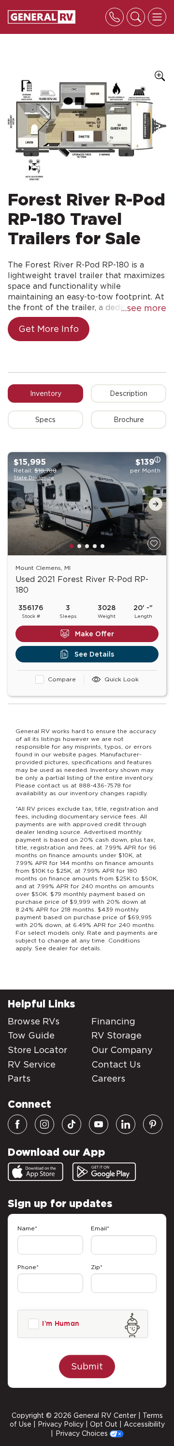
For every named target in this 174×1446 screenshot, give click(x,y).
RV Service (32, 1064)
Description (128, 393)
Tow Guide (31, 1035)
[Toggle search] (136, 17)
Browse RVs (33, 1021)
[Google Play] (104, 1172)
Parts (19, 1078)
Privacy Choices (83, 1433)
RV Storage (116, 1035)
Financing (113, 1021)
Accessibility (144, 1424)
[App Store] (35, 1172)
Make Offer (94, 634)
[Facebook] (17, 1124)
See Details (94, 654)
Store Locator (37, 1050)
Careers (108, 1078)
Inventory (45, 393)
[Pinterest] (152, 1124)
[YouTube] (98, 1124)
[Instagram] (44, 1124)
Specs (45, 420)
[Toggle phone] (114, 17)
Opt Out (103, 1424)
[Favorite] (153, 543)
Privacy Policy (61, 1424)
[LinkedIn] (125, 1124)
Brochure (129, 420)
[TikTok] (71, 1124)
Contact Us (116, 1064)
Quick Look (121, 679)
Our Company (122, 1050)
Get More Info (48, 329)
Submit (87, 1366)
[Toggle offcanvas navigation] (157, 17)
